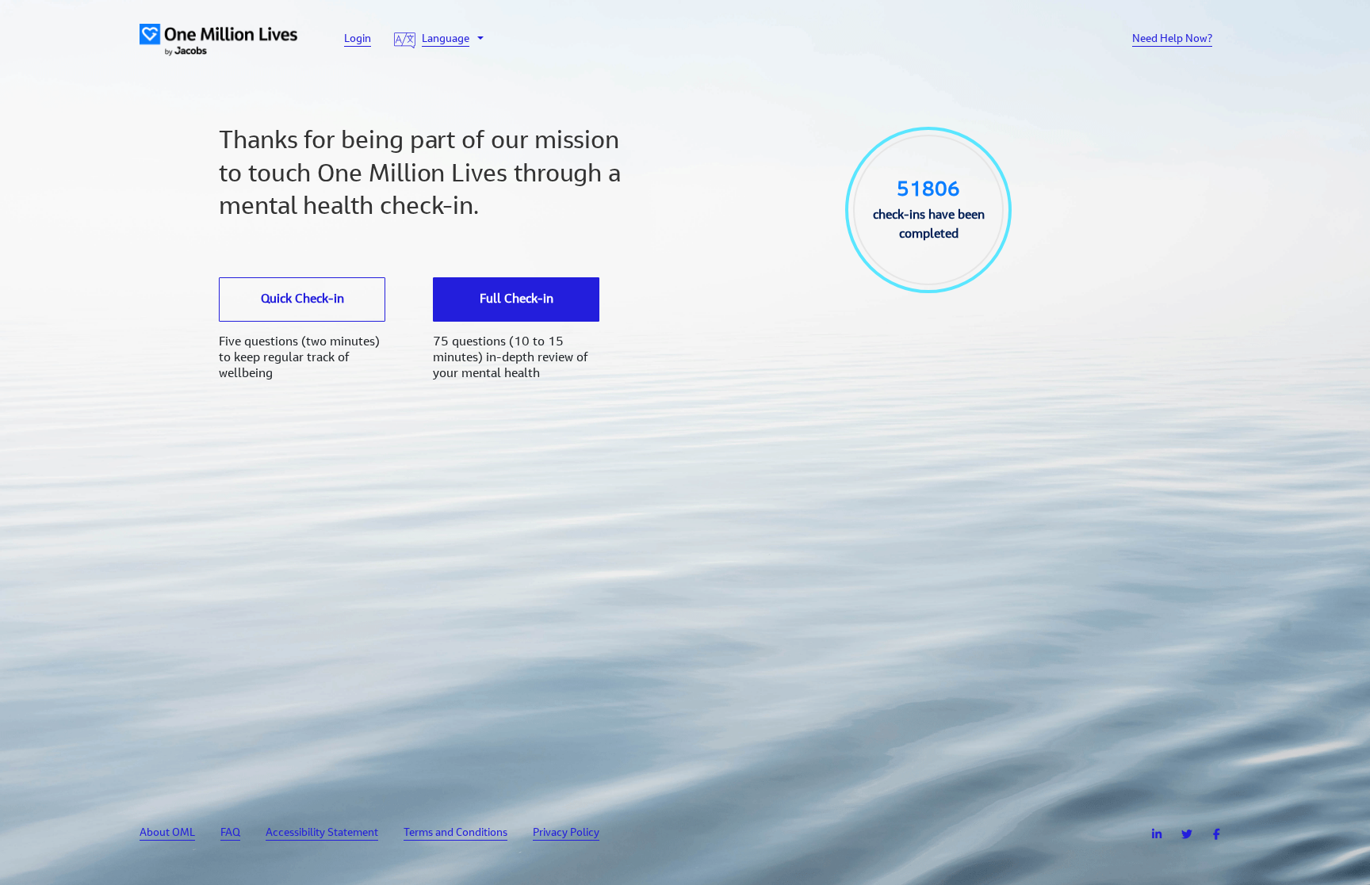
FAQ (230, 833)
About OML (167, 833)
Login (357, 39)
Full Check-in (516, 299)
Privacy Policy (566, 833)
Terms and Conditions (455, 833)
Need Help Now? (1172, 39)
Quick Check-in (302, 299)
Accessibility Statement (322, 833)
